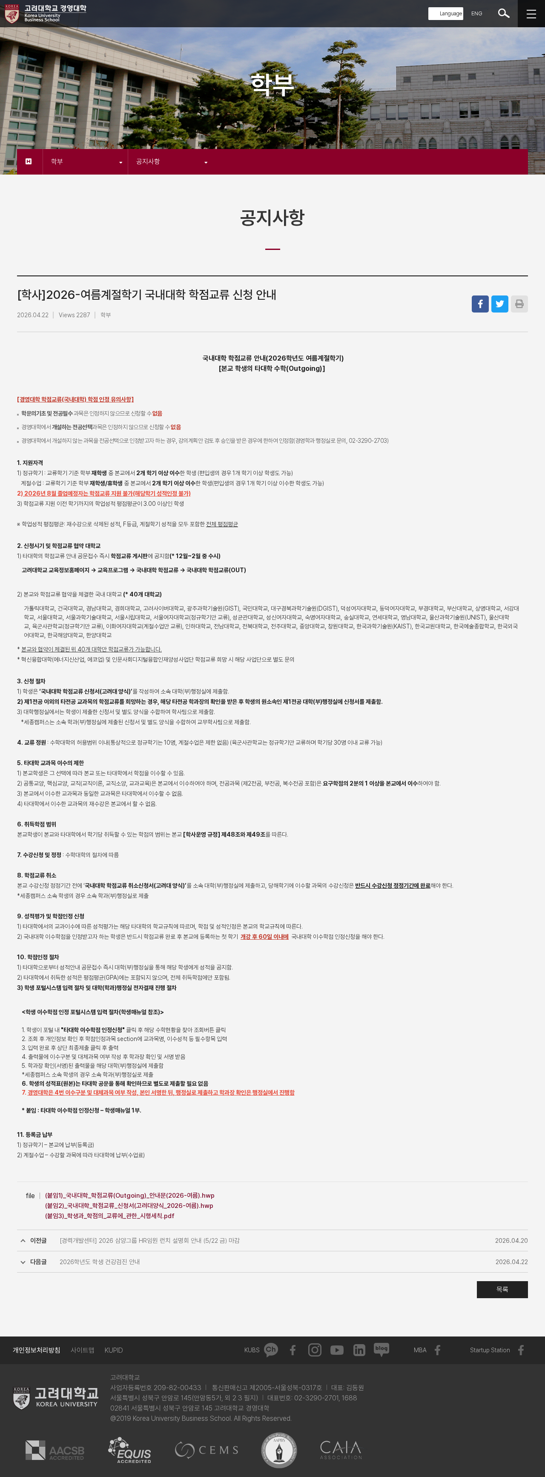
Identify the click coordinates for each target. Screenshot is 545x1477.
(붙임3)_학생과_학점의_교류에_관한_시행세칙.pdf (110, 1216)
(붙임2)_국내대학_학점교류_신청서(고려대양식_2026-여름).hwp (129, 1206)
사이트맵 (83, 1350)
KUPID (114, 1350)
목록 (502, 1289)
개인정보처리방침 (36, 1350)
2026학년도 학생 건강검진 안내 (100, 1262)
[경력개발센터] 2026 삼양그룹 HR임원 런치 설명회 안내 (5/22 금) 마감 (150, 1241)
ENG (476, 13)
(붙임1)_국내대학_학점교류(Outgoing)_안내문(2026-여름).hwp (130, 1195)
